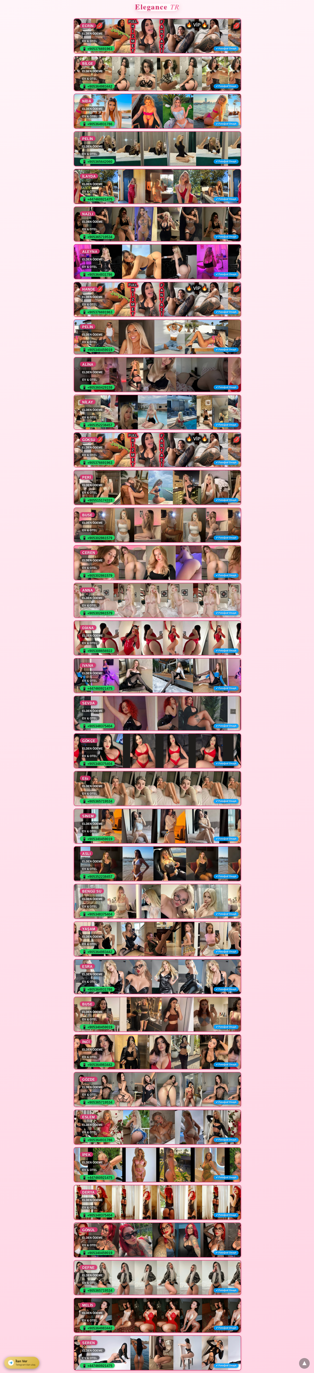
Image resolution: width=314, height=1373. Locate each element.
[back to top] (304, 1363)
